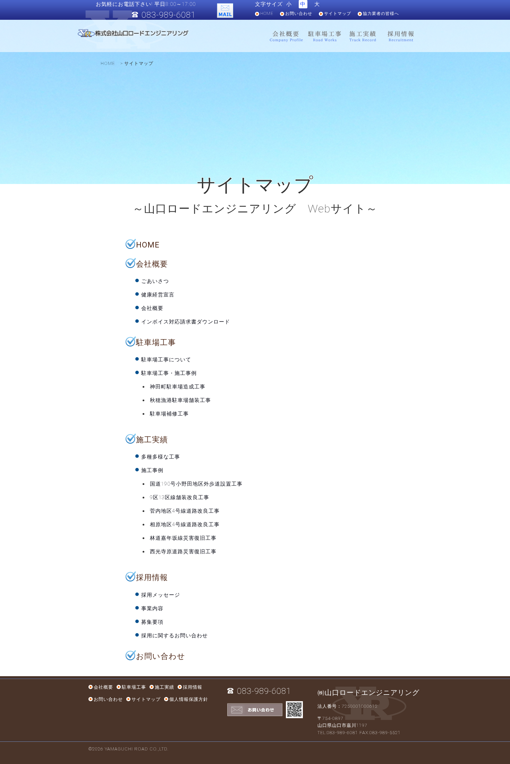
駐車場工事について (166, 359)
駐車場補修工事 (169, 414)
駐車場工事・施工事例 (169, 373)
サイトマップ (337, 13)
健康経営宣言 (158, 295)
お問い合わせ (298, 13)
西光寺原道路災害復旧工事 (183, 551)
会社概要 (286, 36)
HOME (266, 13)
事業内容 (152, 608)
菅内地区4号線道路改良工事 (185, 511)
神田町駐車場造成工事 (177, 387)
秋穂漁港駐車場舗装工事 (180, 400)
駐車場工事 (324, 36)
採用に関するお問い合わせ (174, 635)
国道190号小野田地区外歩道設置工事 (196, 484)
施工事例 (152, 470)
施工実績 (362, 36)
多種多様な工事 (160, 457)
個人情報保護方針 (188, 699)
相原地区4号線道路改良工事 (185, 524)
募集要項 (152, 622)
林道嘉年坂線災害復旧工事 (183, 538)
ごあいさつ (155, 281)
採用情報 (401, 36)
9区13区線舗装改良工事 (179, 497)
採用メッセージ (160, 595)
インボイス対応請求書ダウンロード (185, 322)
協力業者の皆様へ (381, 13)
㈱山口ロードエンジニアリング (368, 692)
